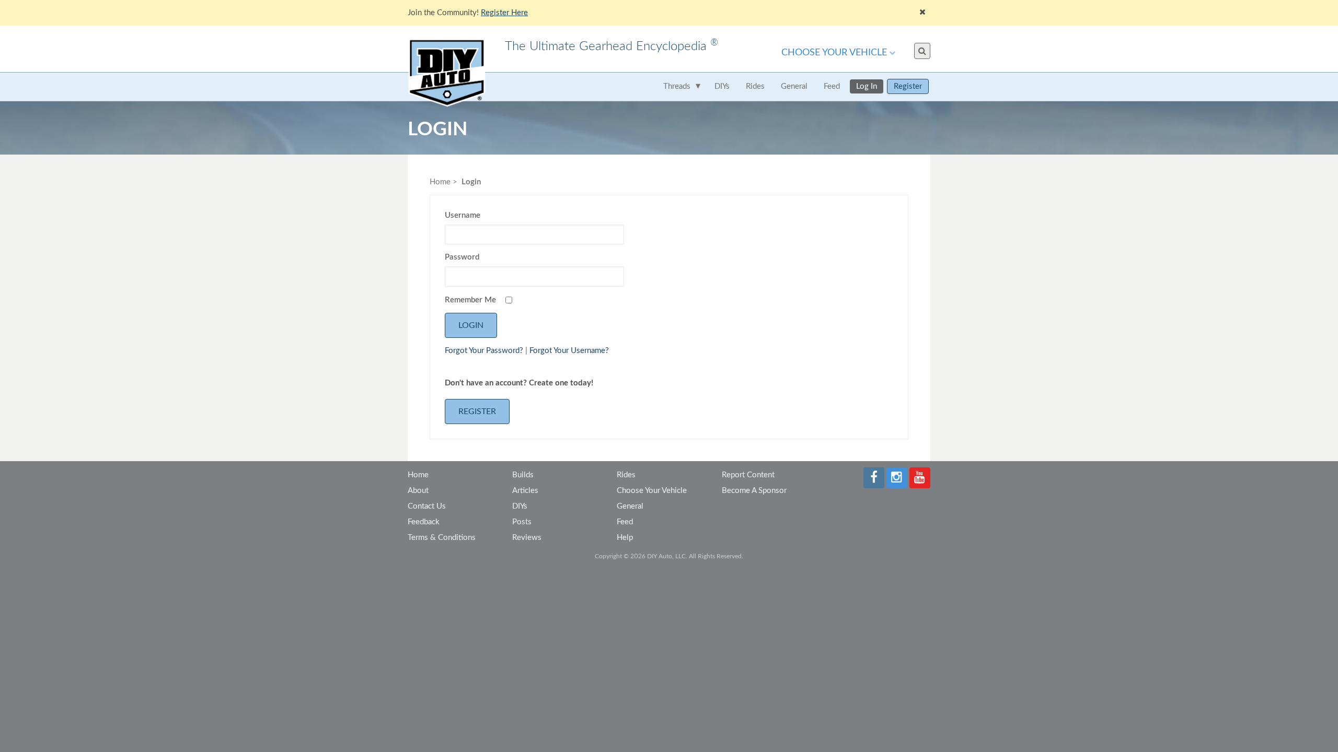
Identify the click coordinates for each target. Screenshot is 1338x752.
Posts (522, 522)
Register (908, 86)
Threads (676, 86)
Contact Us (427, 506)
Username (462, 215)
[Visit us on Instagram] (896, 477)
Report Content (748, 475)
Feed (832, 86)
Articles (525, 491)
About (418, 491)
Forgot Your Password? (484, 351)
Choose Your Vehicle (834, 52)
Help (625, 538)
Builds (523, 475)
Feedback (424, 522)
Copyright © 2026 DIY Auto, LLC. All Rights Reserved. (669, 556)
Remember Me (470, 300)
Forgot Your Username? (569, 351)
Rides (755, 86)
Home (440, 182)
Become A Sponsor (754, 491)
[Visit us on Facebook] (873, 477)
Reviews (526, 538)
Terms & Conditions (442, 538)
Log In (866, 86)
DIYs (722, 86)
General (794, 86)
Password (462, 257)
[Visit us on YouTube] (919, 477)
